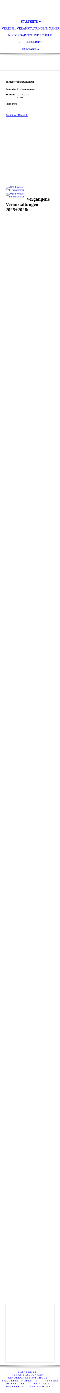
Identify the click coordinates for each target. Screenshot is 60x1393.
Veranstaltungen (28, 1374)
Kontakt (29, 49)
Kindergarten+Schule (28, 1377)
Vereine (51, 1380)
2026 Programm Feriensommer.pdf (18, 188)
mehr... (9, 1285)
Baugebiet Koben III (19, 1380)
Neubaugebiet (30, 42)
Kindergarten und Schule (30, 35)
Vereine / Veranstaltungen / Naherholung (31, 28)
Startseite (29, 21)
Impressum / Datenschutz (28, 1386)
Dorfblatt (15, 1383)
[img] (30, 9)
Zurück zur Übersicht (17, 115)
